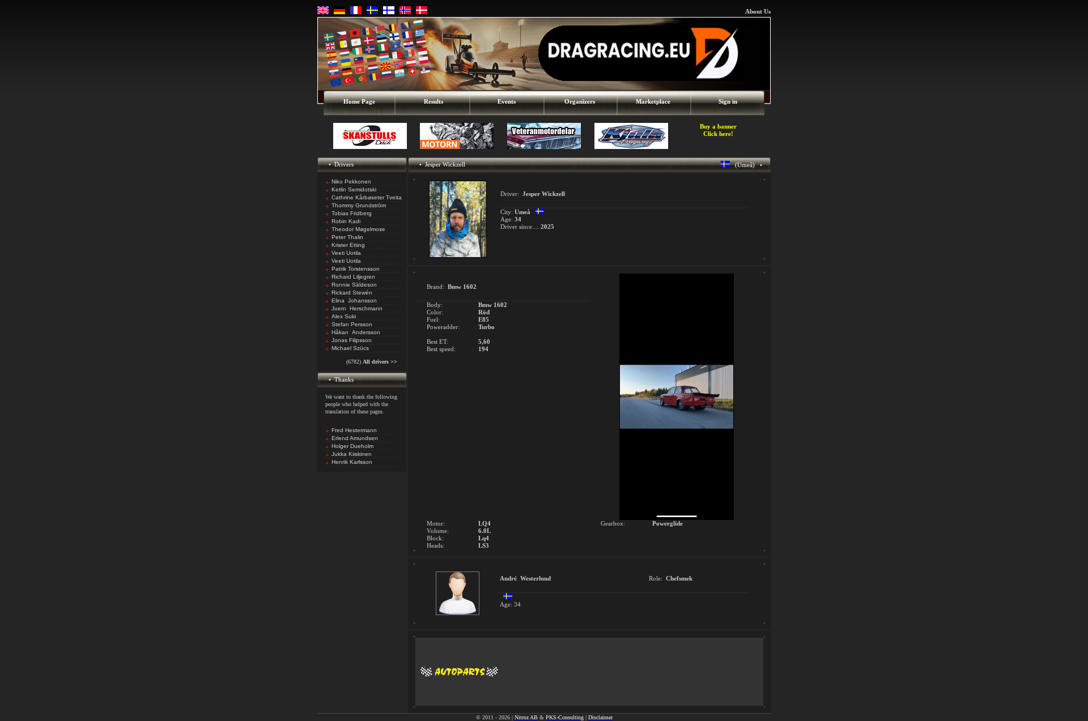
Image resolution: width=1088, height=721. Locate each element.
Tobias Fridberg (352, 213)
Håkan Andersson (356, 332)
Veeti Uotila (346, 253)
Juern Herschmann (357, 308)
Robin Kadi (346, 221)
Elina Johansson (354, 300)
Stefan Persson (352, 324)
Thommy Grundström (359, 205)
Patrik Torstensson (356, 269)
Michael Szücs (350, 348)
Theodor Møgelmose (358, 229)
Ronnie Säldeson (354, 284)
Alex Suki (344, 316)
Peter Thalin (347, 237)
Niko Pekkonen (351, 181)
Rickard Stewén (352, 292)
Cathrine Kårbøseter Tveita (367, 197)
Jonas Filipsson (352, 340)
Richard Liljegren (353, 277)
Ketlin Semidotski (354, 189)
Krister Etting (348, 245)
